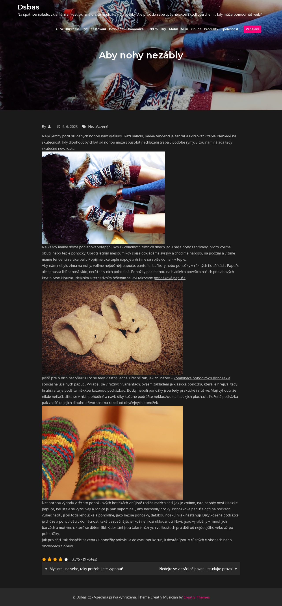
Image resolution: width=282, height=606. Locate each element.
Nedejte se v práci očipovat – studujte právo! (195, 568)
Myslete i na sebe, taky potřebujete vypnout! (86, 568)
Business (72, 29)
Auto (59, 29)
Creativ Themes (197, 597)
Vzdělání (252, 29)
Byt (85, 29)
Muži (184, 29)
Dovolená (116, 29)
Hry (163, 29)
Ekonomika (135, 29)
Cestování (98, 29)
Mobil (173, 29)
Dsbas (28, 7)
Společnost (229, 29)
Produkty (211, 29)
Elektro (152, 29)
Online (196, 29)
